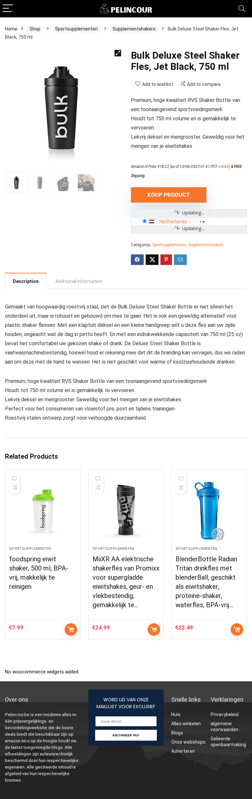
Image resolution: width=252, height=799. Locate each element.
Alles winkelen (186, 723)
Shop (35, 28)
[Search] (242, 8)
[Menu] (8, 8)
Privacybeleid (225, 714)
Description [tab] (26, 281)
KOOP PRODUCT (168, 194)
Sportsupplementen (76, 28)
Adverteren (183, 751)
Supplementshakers (134, 28)
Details (223, 166)
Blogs (177, 732)
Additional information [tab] (78, 281)
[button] (118, 53)
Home (11, 28)
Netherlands (173, 221)
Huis (175, 714)
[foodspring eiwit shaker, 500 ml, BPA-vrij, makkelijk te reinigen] (42, 511)
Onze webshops (188, 742)
